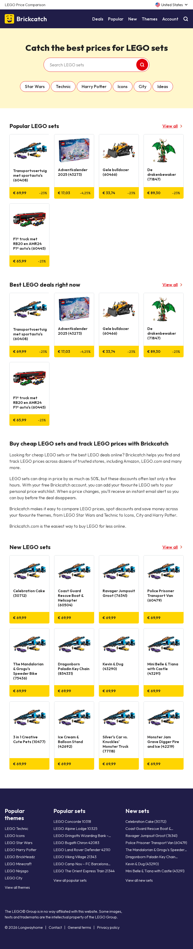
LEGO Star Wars (18, 842)
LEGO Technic (16, 828)
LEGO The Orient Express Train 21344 (84, 871)
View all (170, 126)
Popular (116, 19)
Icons (123, 86)
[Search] (185, 19)
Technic (63, 86)
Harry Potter (94, 86)
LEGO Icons (15, 835)
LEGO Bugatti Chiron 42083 (76, 842)
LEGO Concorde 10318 (72, 821)
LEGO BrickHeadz (20, 856)
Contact (55, 927)
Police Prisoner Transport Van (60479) (156, 842)
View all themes (17, 887)
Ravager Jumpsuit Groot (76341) (151, 835)
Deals (97, 19)
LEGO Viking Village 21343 (74, 856)
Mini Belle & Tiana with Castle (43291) (155, 871)
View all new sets (139, 880)
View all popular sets (70, 880)
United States (172, 4)
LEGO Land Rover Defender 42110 (81, 849)
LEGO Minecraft (18, 863)
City (142, 86)
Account (170, 19)
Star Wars (35, 86)
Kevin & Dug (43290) (142, 863)
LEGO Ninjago (16, 871)
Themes (149, 19)
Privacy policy (108, 927)
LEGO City (13, 878)
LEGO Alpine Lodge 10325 (75, 828)
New (132, 19)
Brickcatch (31, 19)
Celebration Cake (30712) (145, 821)
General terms (79, 927)
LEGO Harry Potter (20, 849)
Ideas (162, 86)
